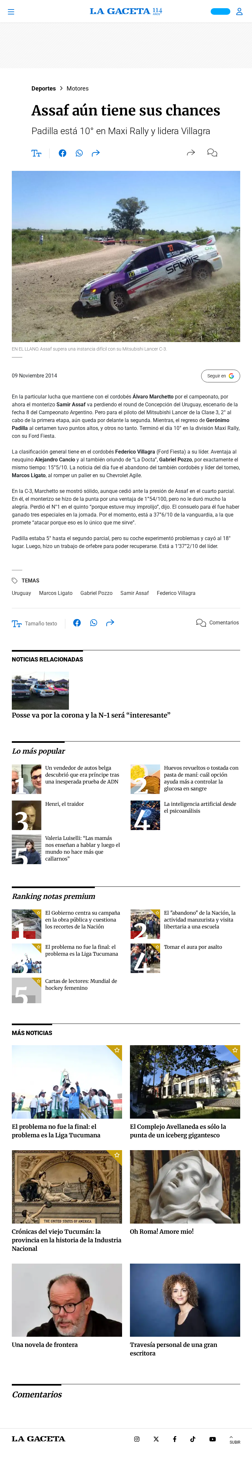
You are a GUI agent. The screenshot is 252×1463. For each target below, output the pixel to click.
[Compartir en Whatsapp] (79, 154)
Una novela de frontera (45, 1345)
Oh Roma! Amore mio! (162, 1231)
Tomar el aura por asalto (193, 947)
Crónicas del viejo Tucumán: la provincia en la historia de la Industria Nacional (66, 1240)
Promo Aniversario (220, 11)
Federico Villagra (176, 593)
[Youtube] (212, 1439)
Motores (78, 88)
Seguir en (216, 375)
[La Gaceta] (126, 11)
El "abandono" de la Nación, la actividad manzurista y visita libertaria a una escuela (200, 920)
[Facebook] (175, 1439)
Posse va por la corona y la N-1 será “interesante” (91, 715)
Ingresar (240, 11)
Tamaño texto (41, 623)
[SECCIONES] (20, 11)
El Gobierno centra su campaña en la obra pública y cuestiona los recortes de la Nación (82, 920)
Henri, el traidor (64, 804)
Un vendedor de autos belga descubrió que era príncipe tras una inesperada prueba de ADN (82, 775)
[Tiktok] (193, 1439)
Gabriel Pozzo (96, 593)
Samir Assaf (134, 593)
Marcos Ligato (56, 593)
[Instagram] (136, 1439)
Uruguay (21, 593)
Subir (235, 1442)
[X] (156, 1439)
